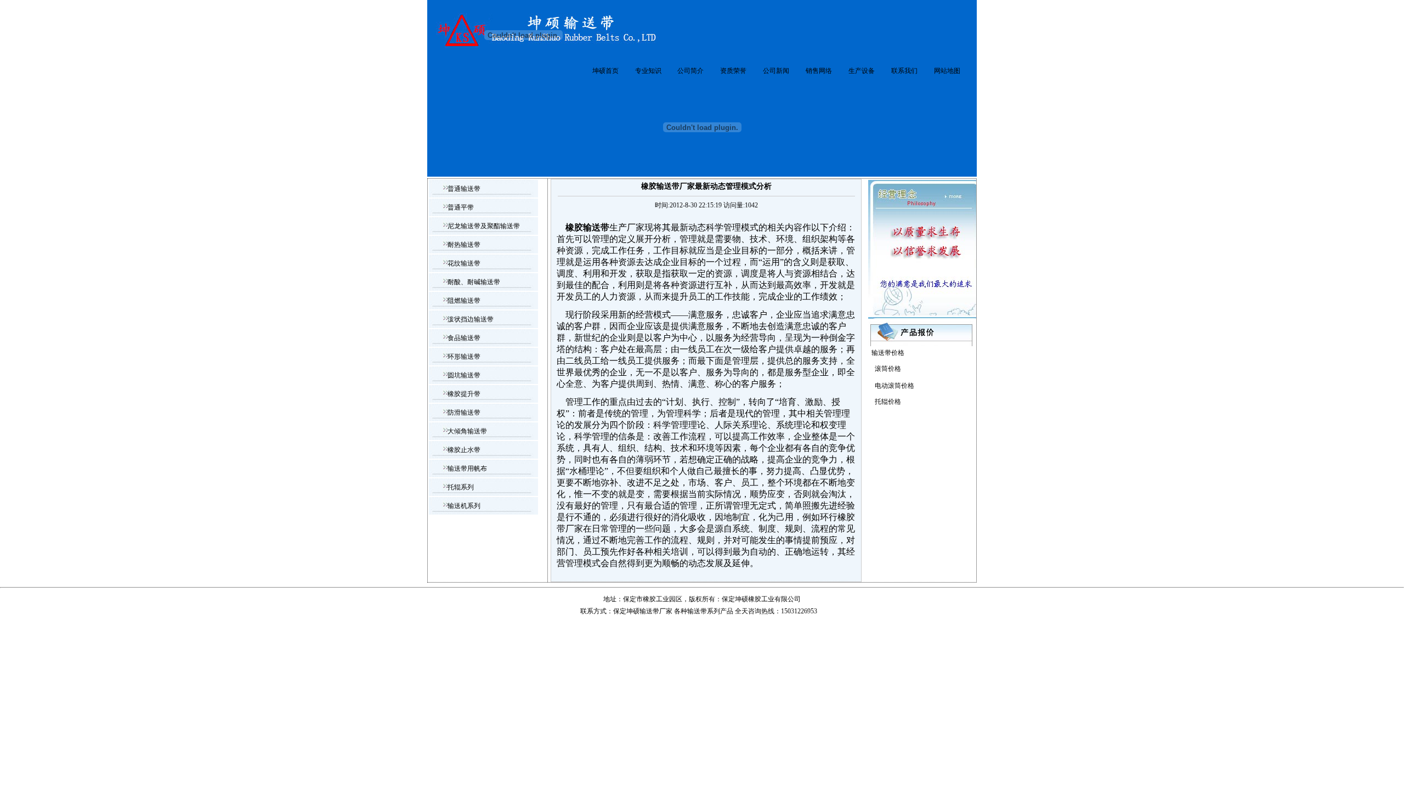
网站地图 (947, 71)
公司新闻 (776, 71)
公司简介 (690, 71)
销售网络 (819, 71)
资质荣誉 (733, 71)
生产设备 (861, 71)
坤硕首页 (605, 71)
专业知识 (648, 71)
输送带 (697, 611)
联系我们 (904, 71)
